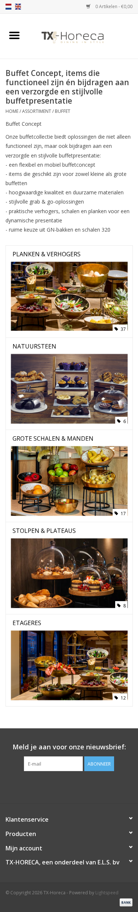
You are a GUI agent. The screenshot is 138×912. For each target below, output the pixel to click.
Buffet (62, 111)
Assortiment (36, 111)
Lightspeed (106, 893)
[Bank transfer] (124, 902)
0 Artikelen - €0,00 (113, 6)
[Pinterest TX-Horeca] (69, 786)
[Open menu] (14, 35)
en (18, 7)
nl (8, 7)
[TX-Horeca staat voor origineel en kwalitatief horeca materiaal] (84, 35)
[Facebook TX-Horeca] (56, 786)
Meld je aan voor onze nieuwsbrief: (69, 747)
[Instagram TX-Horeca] (82, 786)
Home (12, 111)
